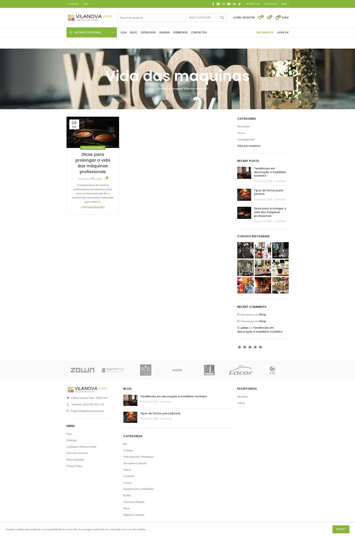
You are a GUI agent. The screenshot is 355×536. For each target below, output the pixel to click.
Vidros (127, 469)
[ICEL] (272, 370)
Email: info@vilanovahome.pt (87, 410)
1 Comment (279, 181)
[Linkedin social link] (234, 4)
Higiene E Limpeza (133, 514)
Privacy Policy (74, 466)
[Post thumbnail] (244, 175)
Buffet (127, 495)
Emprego (72, 440)
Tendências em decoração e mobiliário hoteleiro (270, 172)
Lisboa (241, 402)
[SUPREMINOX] (114, 370)
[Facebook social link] (213, 4)
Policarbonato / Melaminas (138, 456)
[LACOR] (241, 370)
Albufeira (242, 396)
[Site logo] (90, 17)
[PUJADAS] (177, 370)
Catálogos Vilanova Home (81, 446)
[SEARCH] (222, 17)
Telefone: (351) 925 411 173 (87, 404)
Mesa (126, 508)
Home (150, 88)
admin (98, 178)
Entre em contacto (77, 452)
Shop (262, 314)
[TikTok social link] (239, 4)
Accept (341, 529)
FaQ (69, 433)
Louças (127, 482)
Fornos (241, 132)
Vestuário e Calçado (135, 463)
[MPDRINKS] (209, 370)
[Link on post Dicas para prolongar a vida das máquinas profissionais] (93, 132)
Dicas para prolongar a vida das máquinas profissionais (92, 162)
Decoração (243, 126)
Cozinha (128, 450)
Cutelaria (128, 476)
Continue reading (93, 207)
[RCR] (146, 370)
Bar (125, 443)
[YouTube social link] (229, 4)
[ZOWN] (82, 370)
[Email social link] (218, 4)
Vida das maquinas (93, 147)
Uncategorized (245, 139)
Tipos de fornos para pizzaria (268, 192)
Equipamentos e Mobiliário (138, 488)
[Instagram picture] (245, 250)
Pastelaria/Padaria (133, 501)
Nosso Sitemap (75, 459)
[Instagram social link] (223, 4)
